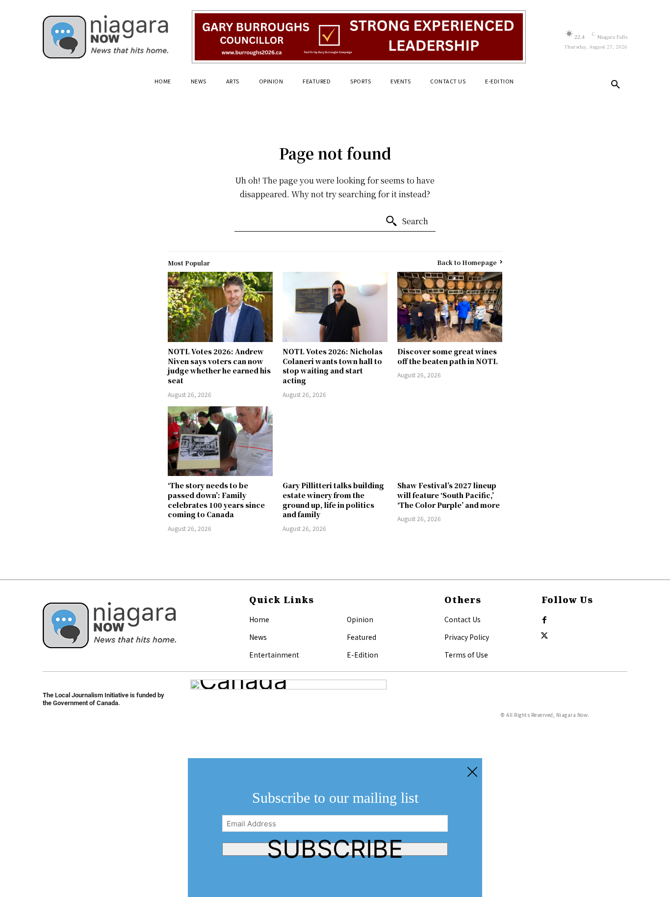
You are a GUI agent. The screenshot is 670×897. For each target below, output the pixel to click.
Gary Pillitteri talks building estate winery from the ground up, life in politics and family (333, 499)
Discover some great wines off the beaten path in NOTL (447, 356)
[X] (544, 636)
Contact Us (462, 619)
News (258, 637)
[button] (615, 85)
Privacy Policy (466, 637)
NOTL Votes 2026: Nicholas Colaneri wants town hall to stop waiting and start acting (333, 365)
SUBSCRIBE (335, 849)
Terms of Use (466, 655)
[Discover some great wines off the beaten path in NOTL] (449, 307)
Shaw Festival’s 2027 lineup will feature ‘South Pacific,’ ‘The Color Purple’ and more (448, 494)
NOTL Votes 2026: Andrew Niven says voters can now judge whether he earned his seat (219, 365)
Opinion (360, 619)
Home (259, 619)
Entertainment (274, 655)
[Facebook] (544, 620)
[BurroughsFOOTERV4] (359, 36)
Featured (361, 637)
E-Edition (362, 655)
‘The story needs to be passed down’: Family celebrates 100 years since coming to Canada (216, 499)
